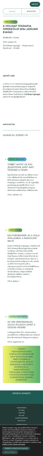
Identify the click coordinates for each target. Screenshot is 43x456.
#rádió (16, 48)
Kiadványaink (21, 408)
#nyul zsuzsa (27, 45)
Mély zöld (10, 22)
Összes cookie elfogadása (16, 448)
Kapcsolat (21, 420)
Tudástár (21, 413)
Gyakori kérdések (21, 418)
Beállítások (9, 452)
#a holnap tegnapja (11, 45)
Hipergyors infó (17, 317)
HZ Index (21, 410)
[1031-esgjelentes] (23, 147)
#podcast (7, 48)
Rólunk (21, 415)
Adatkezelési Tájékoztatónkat (13, 444)
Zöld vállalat (17, 159)
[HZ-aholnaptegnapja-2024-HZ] (23, 218)
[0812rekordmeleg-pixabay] (23, 304)
